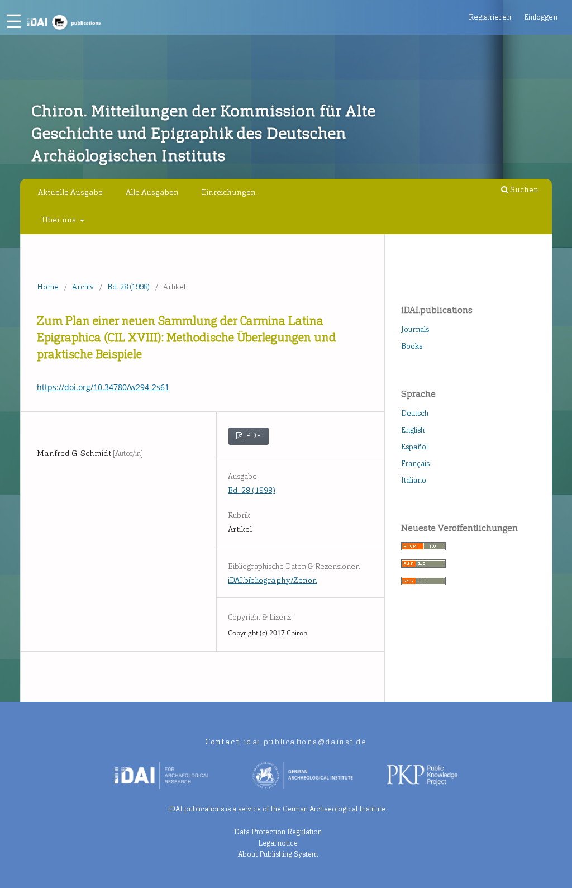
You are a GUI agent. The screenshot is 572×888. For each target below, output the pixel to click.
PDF (252, 435)
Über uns (60, 220)
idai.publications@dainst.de (305, 742)
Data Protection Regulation (278, 832)
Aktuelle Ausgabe (70, 192)
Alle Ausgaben (152, 192)
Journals (415, 329)
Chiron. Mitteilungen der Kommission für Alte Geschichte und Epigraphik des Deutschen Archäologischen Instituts (203, 133)
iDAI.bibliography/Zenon (272, 580)
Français (415, 463)
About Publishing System (278, 854)
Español (414, 447)
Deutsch (414, 413)
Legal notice (278, 843)
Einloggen (540, 17)
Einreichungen (229, 192)
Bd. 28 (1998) (128, 287)
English (413, 430)
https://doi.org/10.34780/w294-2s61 (103, 387)
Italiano (413, 480)
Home (48, 287)
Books (411, 346)
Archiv (83, 287)
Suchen (523, 189)
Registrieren (490, 17)
